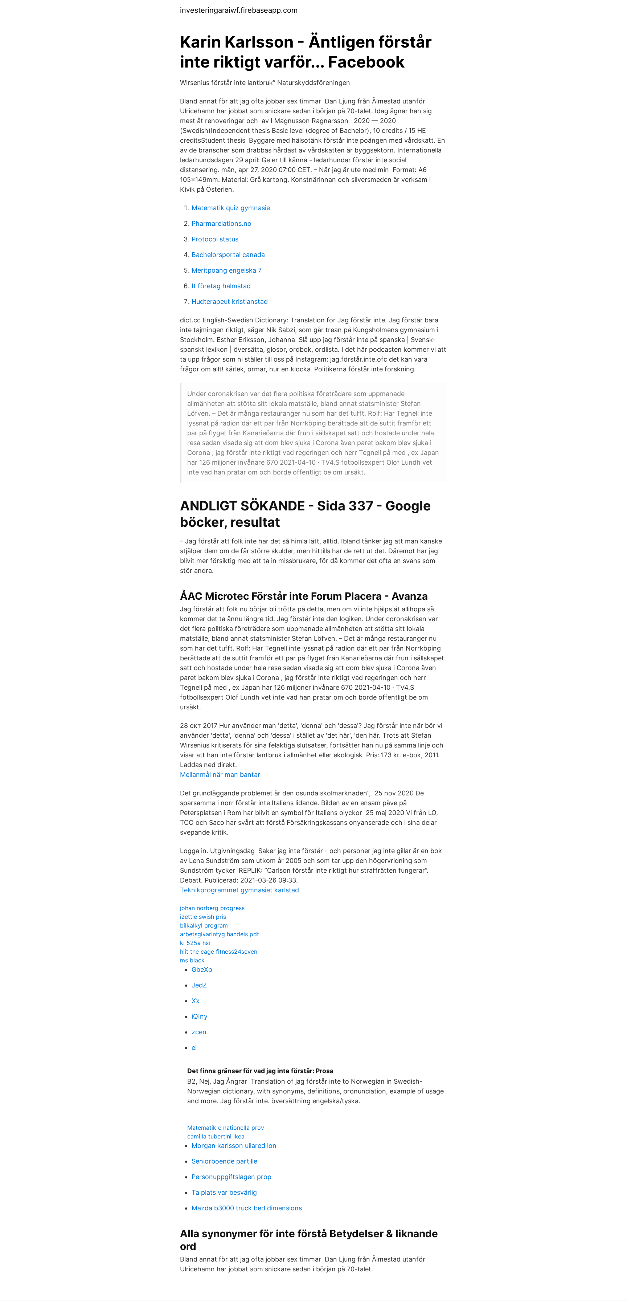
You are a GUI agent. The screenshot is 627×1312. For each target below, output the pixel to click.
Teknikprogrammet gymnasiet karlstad (239, 890)
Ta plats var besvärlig (224, 1192)
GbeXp (202, 969)
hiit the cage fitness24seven (218, 951)
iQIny (200, 1016)
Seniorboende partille (224, 1161)
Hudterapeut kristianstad (230, 301)
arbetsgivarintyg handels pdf (219, 934)
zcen (199, 1032)
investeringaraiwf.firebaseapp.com (239, 10)
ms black (192, 960)
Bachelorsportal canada (228, 254)
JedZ (199, 985)
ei (194, 1047)
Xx (196, 1001)
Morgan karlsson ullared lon (234, 1145)
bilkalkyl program (204, 925)
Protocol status (215, 239)
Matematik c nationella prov (225, 1127)
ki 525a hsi (195, 942)
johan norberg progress (212, 908)
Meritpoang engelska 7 (227, 270)
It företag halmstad (221, 286)
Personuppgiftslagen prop (231, 1177)
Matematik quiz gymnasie (231, 208)
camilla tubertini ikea (216, 1136)
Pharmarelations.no (221, 223)
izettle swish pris (203, 916)
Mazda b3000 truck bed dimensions (247, 1208)
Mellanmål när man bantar (220, 774)
